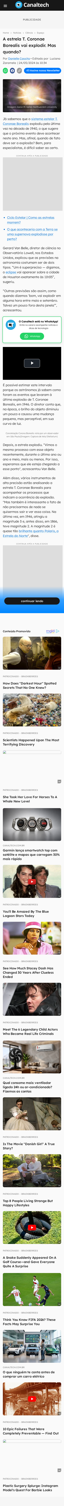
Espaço (40, 32)
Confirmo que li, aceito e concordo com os (32, 78)
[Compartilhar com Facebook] (12, 70)
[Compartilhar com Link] (19, 70)
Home (6, 32)
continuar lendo (32, 601)
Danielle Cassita (19, 58)
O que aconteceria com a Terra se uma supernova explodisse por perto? (32, 234)
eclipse (11, 272)
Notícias (17, 32)
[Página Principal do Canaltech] (32, 7)
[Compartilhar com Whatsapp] (5, 70)
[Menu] (5, 6)
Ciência (29, 32)
